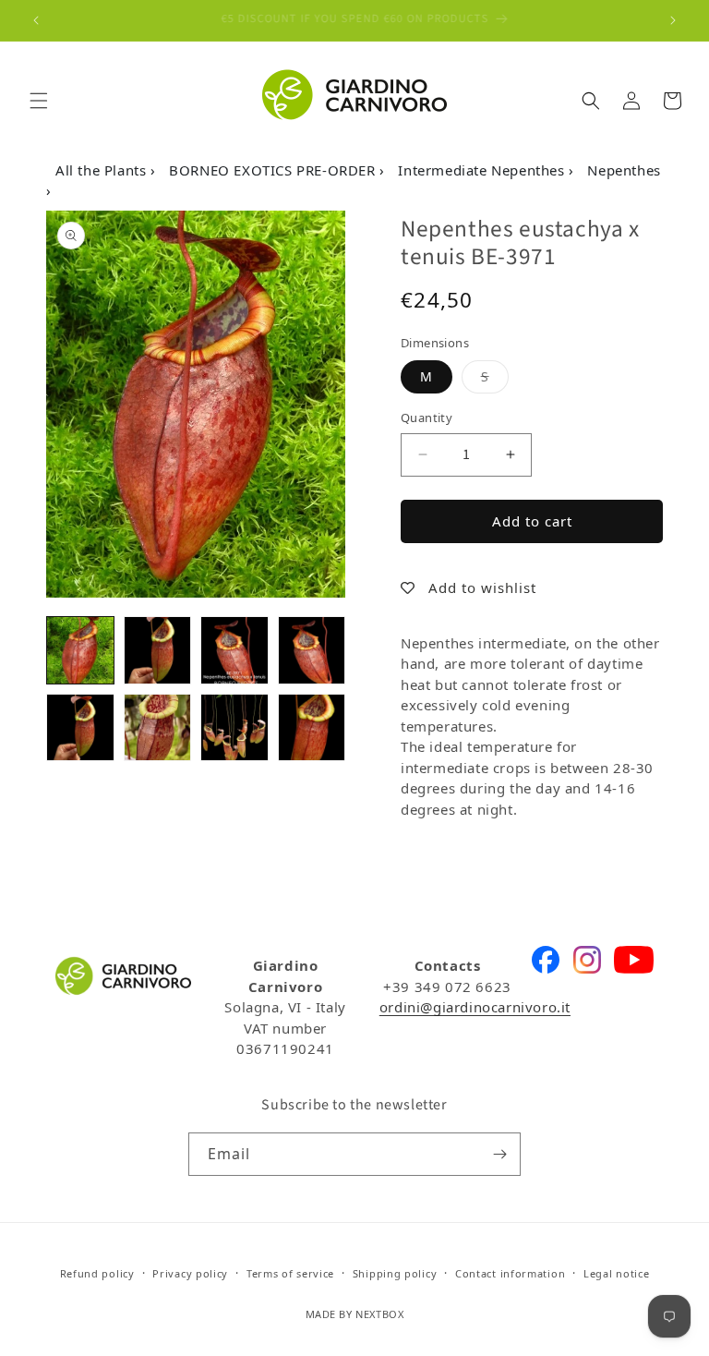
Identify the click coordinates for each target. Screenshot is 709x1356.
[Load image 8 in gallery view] (312, 728)
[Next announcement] (673, 20)
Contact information (510, 1273)
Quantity (426, 417)
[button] (38, 100)
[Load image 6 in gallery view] (158, 728)
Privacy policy (190, 1273)
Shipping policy (395, 1273)
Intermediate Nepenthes (483, 170)
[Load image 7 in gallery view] (234, 728)
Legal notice (616, 1273)
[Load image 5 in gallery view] (80, 728)
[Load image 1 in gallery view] (80, 650)
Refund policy (97, 1273)
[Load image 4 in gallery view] (312, 650)
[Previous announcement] (36, 20)
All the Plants (102, 170)
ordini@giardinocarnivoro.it (475, 1007)
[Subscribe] (499, 1154)
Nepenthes (623, 170)
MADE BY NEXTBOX (355, 1314)
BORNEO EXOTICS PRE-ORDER (274, 170)
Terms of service (290, 1273)
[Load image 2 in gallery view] (158, 650)
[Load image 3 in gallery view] (234, 650)
